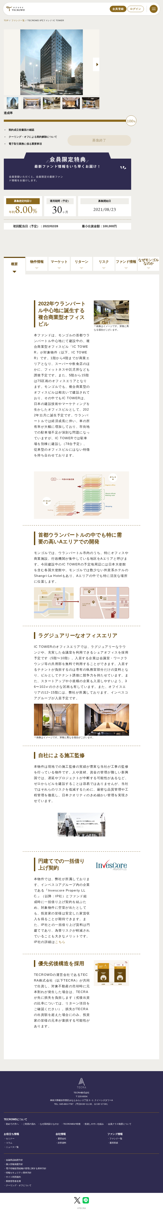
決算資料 (62, 1143)
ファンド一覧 (18, 20)
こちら (60, 942)
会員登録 (118, 8)
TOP (6, 20)
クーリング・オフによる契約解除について (33, 136)
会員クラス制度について (119, 1124)
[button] (96, 64)
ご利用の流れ (29, 1124)
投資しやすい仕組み (94, 1124)
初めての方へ (12, 1124)
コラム (9, 1143)
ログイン (135, 8)
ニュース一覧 (12, 1147)
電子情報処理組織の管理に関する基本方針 (26, 1168)
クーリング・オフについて (18, 1185)
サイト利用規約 (13, 1177)
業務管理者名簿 (13, 1181)
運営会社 (62, 1138)
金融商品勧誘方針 (14, 1160)
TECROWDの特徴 (71, 1124)
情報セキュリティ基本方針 (18, 1172)
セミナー (10, 1138)
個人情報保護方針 (14, 1164)
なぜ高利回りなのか (49, 1124)
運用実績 (114, 1143)
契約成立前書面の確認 (21, 129)
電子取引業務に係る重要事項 (25, 143)
